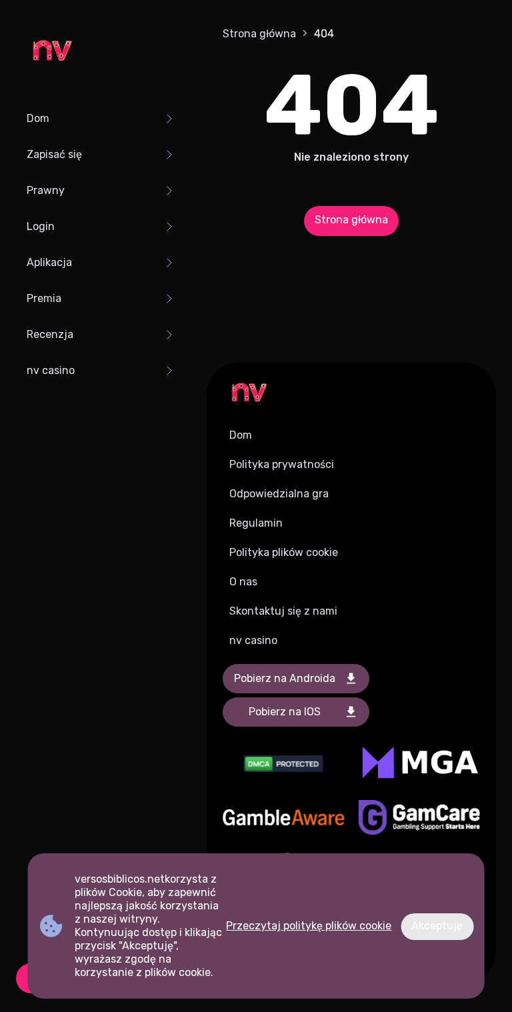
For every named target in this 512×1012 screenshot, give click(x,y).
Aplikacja (49, 262)
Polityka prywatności (281, 464)
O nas (243, 581)
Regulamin (256, 523)
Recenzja (50, 334)
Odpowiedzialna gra (279, 493)
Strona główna (259, 33)
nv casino (51, 370)
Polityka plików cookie (283, 552)
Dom (38, 118)
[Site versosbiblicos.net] (52, 53)
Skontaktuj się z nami (283, 611)
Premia (44, 298)
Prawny (46, 190)
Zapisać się (54, 154)
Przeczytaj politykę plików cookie (308, 925)
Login (41, 226)
